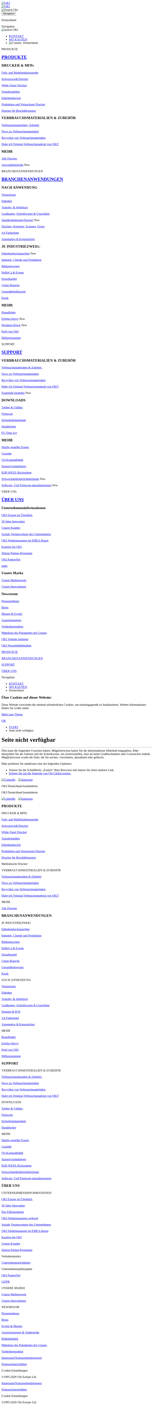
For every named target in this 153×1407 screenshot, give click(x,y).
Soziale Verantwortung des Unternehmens (26, 534)
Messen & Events (11, 613)
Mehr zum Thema (12, 714)
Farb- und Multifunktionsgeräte (19, 72)
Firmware (7, 413)
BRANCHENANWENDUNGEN (32, 179)
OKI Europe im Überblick (16, 515)
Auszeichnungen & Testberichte (20, 1332)
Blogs (4, 607)
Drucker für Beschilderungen (18, 110)
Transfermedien (10, 91)
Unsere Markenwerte (13, 580)
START (13, 727)
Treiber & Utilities (12, 407)
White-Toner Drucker (14, 85)
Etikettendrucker (11, 98)
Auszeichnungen (11, 620)
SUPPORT (11, 352)
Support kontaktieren (13, 466)
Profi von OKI (10, 331)
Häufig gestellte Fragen (15, 447)
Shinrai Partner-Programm (16, 553)
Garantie (6, 453)
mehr (4, 565)
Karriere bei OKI (11, 546)
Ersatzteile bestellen (13, 392)
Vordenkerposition (12, 626)
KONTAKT (16, 36)
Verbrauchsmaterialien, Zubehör (20, 125)
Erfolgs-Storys (9, 318)
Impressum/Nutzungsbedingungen (21, 1357)
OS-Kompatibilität (12, 459)
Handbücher (8, 426)
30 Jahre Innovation (13, 521)
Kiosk (5, 298)
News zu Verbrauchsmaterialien (20, 131)
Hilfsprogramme (11, 337)
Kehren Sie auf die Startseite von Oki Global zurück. (40, 773)
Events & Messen (11, 1326)
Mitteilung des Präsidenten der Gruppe (24, 632)
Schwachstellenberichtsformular (20, 479)
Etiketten (6, 201)
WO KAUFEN (18, 39)
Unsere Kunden (10, 527)
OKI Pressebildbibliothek (16, 645)
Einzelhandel (9, 278)
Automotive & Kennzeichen (18, 239)
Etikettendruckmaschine (15, 253)
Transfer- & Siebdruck (14, 207)
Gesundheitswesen (12, 967)
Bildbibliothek (9, 1338)
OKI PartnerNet (10, 559)
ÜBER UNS (12, 499)
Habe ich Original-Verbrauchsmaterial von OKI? (30, 144)
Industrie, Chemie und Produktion (21, 259)
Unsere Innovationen (13, 586)
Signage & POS (10, 1011)
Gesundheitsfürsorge (13, 291)
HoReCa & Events (12, 272)
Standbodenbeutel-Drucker (17, 220)
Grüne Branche (10, 285)
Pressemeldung (10, 601)
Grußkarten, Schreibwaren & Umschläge (25, 213)
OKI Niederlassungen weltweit (19, 1218)
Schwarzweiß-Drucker (14, 79)
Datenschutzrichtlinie (14, 1364)
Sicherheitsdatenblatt (13, 420)
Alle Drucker (9, 158)
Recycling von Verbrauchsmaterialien (23, 137)
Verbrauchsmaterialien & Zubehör (22, 367)
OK (3, 720)
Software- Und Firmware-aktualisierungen (26, 485)
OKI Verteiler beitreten (14, 639)
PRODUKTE (14, 57)
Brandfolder (8, 312)
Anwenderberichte (12, 164)
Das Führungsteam (12, 1211)
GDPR (5, 1281)
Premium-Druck (11, 325)
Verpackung (8, 194)
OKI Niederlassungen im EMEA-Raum (24, 540)
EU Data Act (9, 432)
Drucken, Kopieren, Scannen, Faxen (23, 226)
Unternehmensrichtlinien (15, 1262)
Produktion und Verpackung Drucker (23, 104)
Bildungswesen (10, 266)
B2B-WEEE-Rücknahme (16, 472)
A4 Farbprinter (10, 232)
